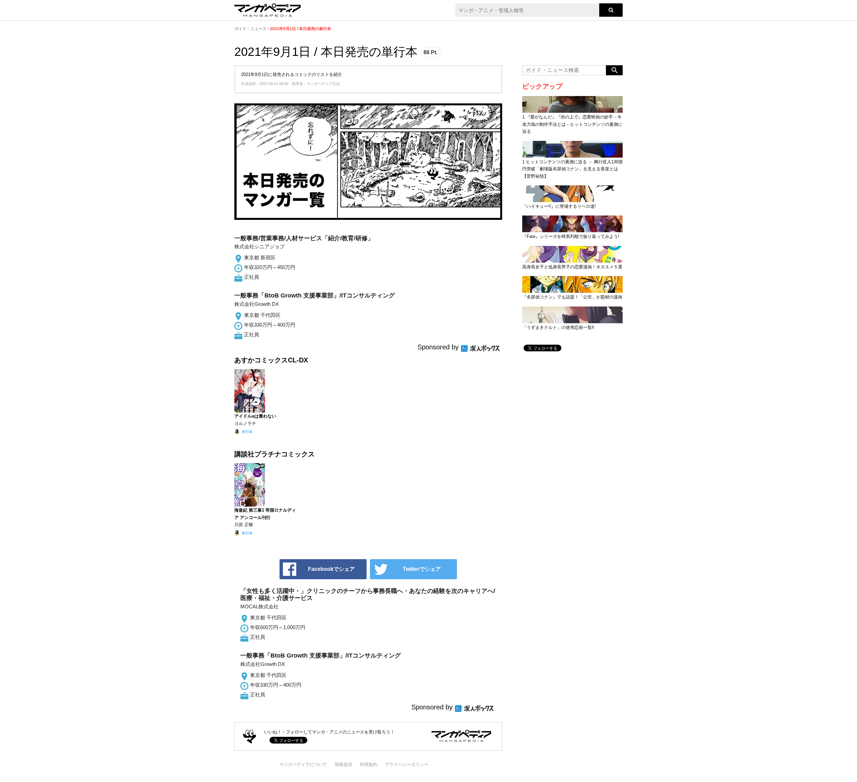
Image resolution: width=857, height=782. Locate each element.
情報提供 (343, 764)
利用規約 (368, 764)
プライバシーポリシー (406, 764)
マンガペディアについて (303, 764)
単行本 (247, 432)
